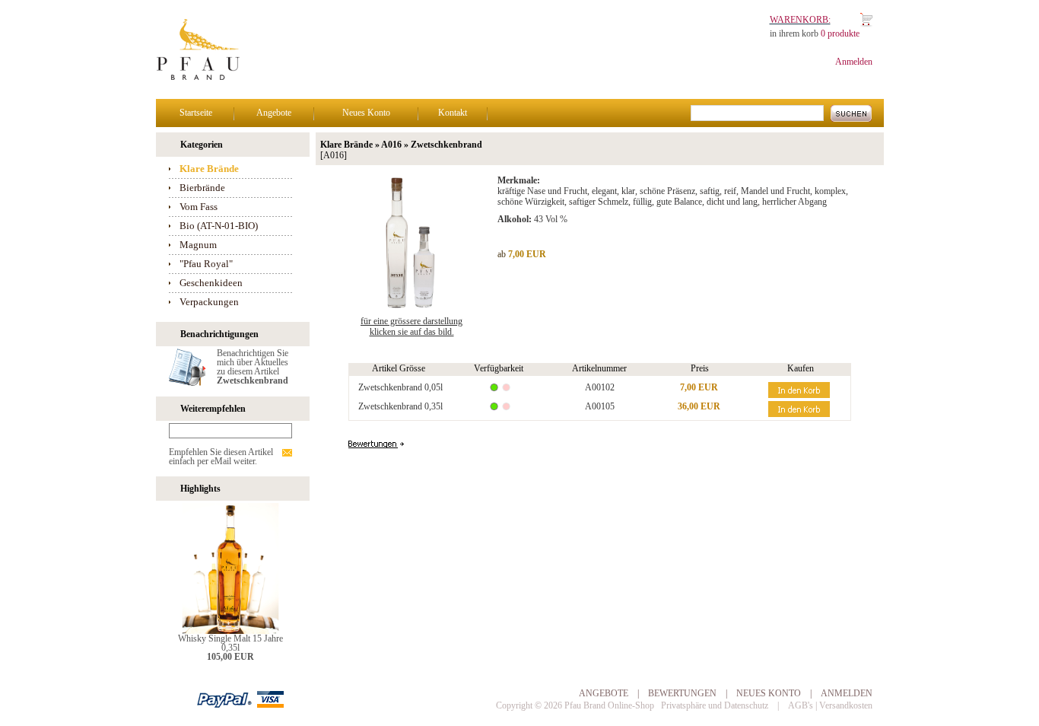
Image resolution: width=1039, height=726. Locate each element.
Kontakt (452, 112)
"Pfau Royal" (206, 263)
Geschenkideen (211, 282)
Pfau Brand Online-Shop (609, 705)
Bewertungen (682, 693)
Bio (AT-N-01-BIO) (219, 225)
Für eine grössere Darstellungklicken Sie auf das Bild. (411, 326)
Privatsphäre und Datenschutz (714, 705)
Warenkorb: (800, 19)
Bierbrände (202, 187)
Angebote (273, 112)
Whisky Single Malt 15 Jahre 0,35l (230, 643)
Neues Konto (366, 112)
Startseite (196, 112)
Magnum (198, 244)
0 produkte (840, 33)
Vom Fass (199, 206)
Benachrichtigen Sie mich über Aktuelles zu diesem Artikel (252, 367)
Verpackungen (209, 301)
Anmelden (853, 61)
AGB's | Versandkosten (830, 705)
